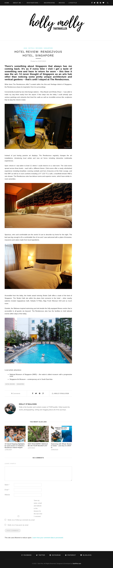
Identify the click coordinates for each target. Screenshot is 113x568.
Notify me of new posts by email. (18, 525)
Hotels (31, 48)
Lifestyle (73, 2)
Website (7, 495)
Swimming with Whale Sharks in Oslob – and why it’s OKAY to (61, 445)
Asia (25, 48)
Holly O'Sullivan (61, 393)
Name (7, 485)
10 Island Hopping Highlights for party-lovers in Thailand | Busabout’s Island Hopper (15, 445)
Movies (62, 2)
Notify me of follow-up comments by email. (21, 520)
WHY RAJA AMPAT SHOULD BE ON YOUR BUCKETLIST (38, 445)
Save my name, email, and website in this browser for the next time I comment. (38, 508)
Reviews (39, 48)
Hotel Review (10, 384)
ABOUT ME (17, 2)
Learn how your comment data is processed (47, 537)
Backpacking (49, 2)
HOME (7, 2)
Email (7, 490)
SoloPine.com (77, 563)
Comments (15, 393)
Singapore (48, 48)
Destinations (32, 2)
